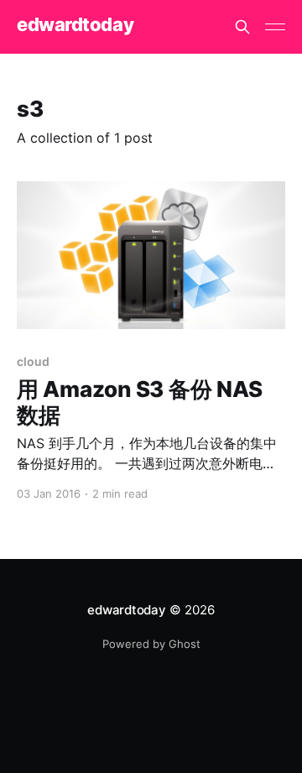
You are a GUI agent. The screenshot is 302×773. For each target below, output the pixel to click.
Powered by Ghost (151, 643)
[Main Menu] (275, 26)
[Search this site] (242, 26)
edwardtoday (75, 25)
